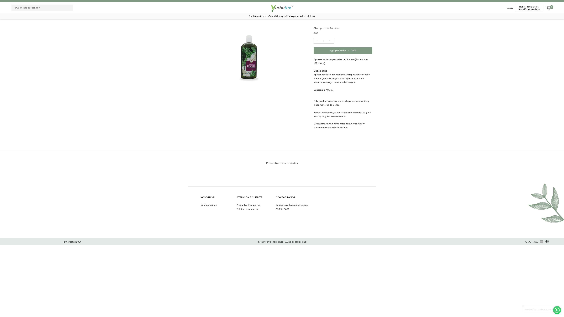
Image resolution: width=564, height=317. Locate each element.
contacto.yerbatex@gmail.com (290, 205)
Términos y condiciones (270, 242)
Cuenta (510, 8)
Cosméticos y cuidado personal (285, 16)
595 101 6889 (282, 209)
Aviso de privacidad (295, 242)
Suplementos (256, 16)
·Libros (311, 16)
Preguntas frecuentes (248, 205)
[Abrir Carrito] (548, 8)
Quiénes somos (208, 205)
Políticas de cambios (247, 209)
